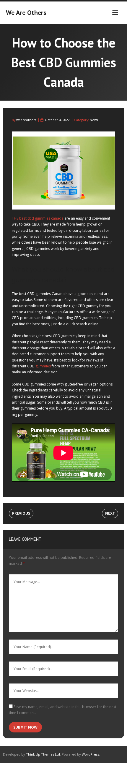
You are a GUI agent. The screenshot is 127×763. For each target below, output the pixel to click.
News (94, 120)
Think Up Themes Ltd (43, 754)
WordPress (90, 754)
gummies (43, 366)
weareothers (26, 120)
